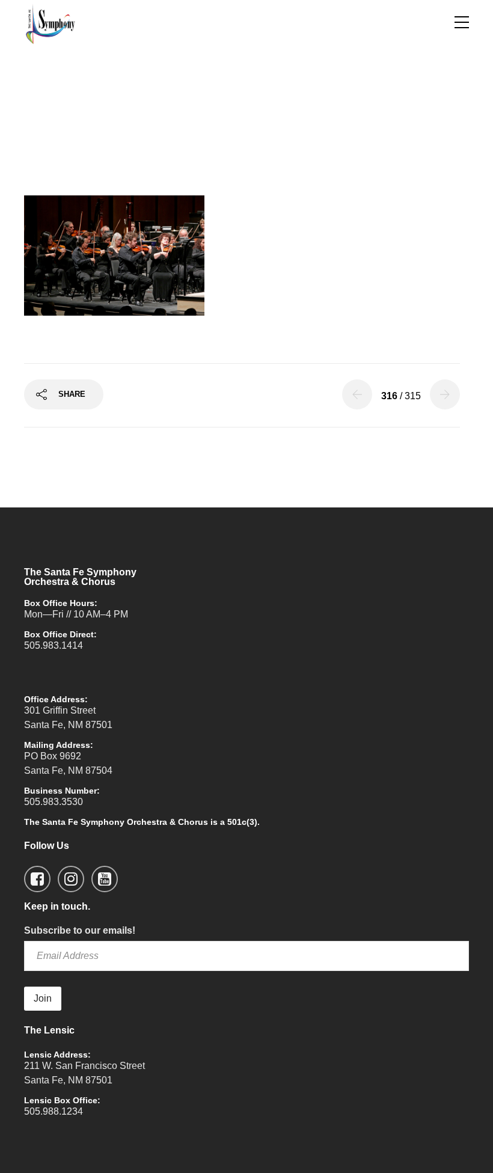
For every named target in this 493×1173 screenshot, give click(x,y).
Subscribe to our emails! (79, 930)
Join (43, 998)
